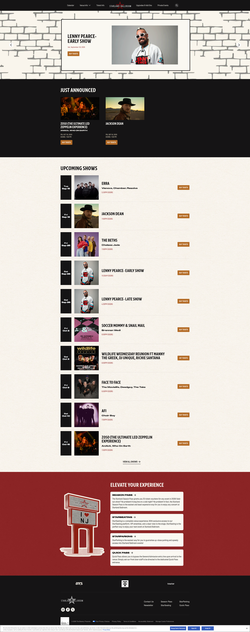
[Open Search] (177, 5)
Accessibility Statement (145, 621)
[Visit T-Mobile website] (125, 583)
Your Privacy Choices (103, 621)
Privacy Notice (106, 630)
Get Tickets (183, 358)
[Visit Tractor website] (170, 583)
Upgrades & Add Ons (144, 5)
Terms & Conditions (129, 621)
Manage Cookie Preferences (178, 628)
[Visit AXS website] (79, 583)
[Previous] (11, 45)
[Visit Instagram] (63, 610)
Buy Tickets (72, 54)
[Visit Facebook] (68, 610)
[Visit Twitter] (73, 610)
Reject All (194, 628)
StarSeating (166, 605)
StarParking (184, 601)
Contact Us (149, 601)
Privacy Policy (116, 621)
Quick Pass (184, 605)
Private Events (163, 5)
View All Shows (130, 461)
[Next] (239, 45)
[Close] (247, 628)
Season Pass (166, 601)
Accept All (207, 628)
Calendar (70, 5)
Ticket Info (100, 5)
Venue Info (84, 5)
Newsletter (148, 605)
